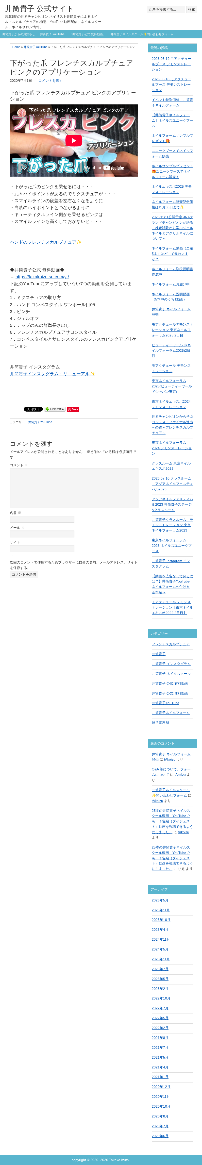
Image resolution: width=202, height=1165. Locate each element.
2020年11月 (161, 1096)
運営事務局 (160, 723)
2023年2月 (160, 989)
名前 (15, 513)
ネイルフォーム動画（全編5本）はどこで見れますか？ (172, 253)
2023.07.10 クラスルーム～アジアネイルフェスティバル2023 (172, 483)
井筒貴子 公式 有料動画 (170, 683)
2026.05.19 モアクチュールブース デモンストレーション (171, 64)
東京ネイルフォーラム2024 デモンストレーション (172, 448)
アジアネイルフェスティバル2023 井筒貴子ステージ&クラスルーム (172, 504)
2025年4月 (160, 930)
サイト (15, 542)
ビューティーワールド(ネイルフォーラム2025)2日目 (171, 350)
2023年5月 (160, 979)
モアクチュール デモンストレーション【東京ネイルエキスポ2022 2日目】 (172, 607)
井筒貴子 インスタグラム (171, 664)
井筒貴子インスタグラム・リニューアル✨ (52, 373)
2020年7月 (160, 1126)
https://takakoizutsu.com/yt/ (42, 276)
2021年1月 (160, 1077)
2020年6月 (160, 1136)
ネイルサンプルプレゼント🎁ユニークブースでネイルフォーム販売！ (172, 171)
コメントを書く (50, 81)
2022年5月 (160, 1018)
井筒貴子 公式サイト (39, 8)
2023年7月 (160, 969)
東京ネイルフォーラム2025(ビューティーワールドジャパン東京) (172, 386)
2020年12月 (161, 1087)
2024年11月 (161, 939)
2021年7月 (160, 1047)
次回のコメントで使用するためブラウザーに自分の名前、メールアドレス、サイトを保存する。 (73, 565)
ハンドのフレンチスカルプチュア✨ (46, 242)
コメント (19, 465)
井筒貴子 (159, 654)
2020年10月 (161, 1106)
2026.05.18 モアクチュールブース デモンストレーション (171, 84)
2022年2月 (160, 1028)
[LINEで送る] (55, 408)
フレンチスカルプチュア (171, 644)
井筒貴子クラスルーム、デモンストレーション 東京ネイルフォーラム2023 (172, 525)
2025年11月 (161, 910)
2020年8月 (160, 1116)
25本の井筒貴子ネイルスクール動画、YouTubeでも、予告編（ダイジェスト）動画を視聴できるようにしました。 (172, 821)
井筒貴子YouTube (40, 422)
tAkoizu (169, 759)
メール (17, 528)
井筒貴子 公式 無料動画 (170, 693)
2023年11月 (161, 959)
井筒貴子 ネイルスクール (171, 674)
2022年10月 (161, 998)
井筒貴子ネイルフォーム (171, 713)
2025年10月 (161, 920)
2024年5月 (160, 949)
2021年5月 (160, 1057)
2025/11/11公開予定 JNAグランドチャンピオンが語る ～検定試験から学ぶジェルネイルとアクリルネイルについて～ (172, 228)
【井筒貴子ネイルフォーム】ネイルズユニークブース (172, 120)
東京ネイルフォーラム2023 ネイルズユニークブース (172, 545)
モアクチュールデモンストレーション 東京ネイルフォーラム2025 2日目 (172, 329)
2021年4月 (160, 1067)
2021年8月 (160, 1038)
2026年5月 (160, 900)
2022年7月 (160, 1008)
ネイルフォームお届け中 (171, 284)
